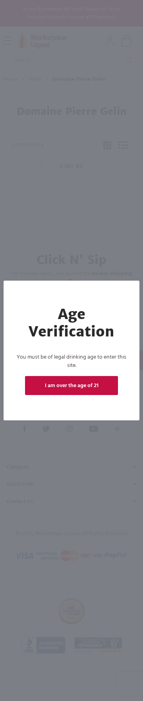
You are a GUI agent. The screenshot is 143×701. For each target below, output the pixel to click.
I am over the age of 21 (72, 385)
